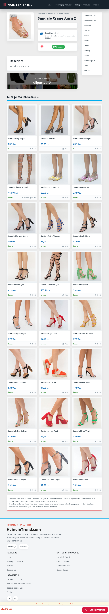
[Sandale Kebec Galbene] (22, 413)
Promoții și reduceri (15, 561)
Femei (86, 35)
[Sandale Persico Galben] (54, 169)
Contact (10, 592)
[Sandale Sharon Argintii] (22, 169)
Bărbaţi (87, 50)
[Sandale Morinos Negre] (22, 218)
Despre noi (11, 570)
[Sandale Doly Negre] (22, 120)
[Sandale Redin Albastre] (54, 218)
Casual (87, 30)
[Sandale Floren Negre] (87, 120)
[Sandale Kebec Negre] (87, 364)
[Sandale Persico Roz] (87, 169)
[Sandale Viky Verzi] (87, 267)
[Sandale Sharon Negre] (54, 267)
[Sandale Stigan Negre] (22, 315)
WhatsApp (59, 47)
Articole (96, 5)
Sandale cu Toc (90, 20)
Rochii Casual (62, 570)
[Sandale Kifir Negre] (22, 267)
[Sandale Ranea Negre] (22, 461)
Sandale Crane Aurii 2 (57, 18)
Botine (86, 70)
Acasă (50, 5)
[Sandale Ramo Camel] (22, 364)
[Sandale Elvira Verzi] (87, 413)
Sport (86, 40)
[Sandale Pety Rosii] (54, 364)
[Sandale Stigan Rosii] (54, 315)
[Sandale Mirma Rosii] (54, 413)
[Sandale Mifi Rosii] (87, 461)
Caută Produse (96, 609)
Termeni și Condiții (15, 579)
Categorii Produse (82, 5)
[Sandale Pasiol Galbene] (87, 315)
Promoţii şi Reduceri (63, 5)
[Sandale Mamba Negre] (54, 461)
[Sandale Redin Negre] (87, 218)
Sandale (87, 25)
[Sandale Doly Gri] (54, 120)
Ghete (86, 45)
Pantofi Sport (89, 60)
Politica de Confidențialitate (19, 583)
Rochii (86, 65)
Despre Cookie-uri (15, 588)
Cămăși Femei (62, 561)
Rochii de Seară (63, 557)
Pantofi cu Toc (89, 15)
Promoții (12, 546)
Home (9, 557)
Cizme (86, 55)
